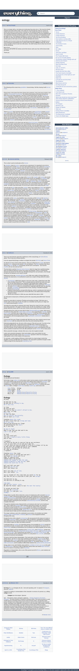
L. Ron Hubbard (60, 90)
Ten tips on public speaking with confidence (46, 646)
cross (11, 265)
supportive (37, 219)
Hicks (33, 529)
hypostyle (62, 154)
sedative (44, 178)
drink (46, 218)
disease (23, 170)
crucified (6, 267)
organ (27, 180)
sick (48, 219)
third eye (33, 637)
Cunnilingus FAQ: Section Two (21, 650)
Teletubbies (22, 200)
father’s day (11, 190)
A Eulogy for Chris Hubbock (8, 641)
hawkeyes (11, 253)
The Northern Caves (61, 44)
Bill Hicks (38, 260)
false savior (23, 507)
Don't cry (7, 412)
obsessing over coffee (62, 128)
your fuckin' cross (15, 484)
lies (20, 491)
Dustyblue (63, 148)
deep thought (11, 25)
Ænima (46, 256)
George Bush (40, 314)
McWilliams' (40, 529)
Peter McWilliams (8, 633)
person (4, 159)
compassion (39, 212)
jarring (38, 499)
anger (47, 185)
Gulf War (44, 312)
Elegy (46, 650)
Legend (10, 589)
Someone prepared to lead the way (14, 461)
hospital (36, 177)
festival (38, 198)
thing (4, 372)
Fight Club (58, 78)
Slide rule (58, 109)
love (46, 212)
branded (18, 505)
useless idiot (7, 527)
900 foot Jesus (59, 69)
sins (18, 265)
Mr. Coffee (58, 49)
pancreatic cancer (34, 326)
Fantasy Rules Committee (62, 110)
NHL (9, 202)
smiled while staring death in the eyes (29, 531)
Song (9, 388)
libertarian (32, 310)
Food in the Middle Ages (62, 116)
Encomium (42, 598)
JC (10, 383)
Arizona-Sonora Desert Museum (64, 100)
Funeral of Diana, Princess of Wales (46, 641)
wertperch (63, 129)
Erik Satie (58, 66)
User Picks (58, 30)
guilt (13, 187)
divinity (42, 524)
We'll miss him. (9, 404)
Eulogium (46, 588)
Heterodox (11, 83)
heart (20, 425)
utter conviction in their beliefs (38, 532)
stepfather (8, 165)
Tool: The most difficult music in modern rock (46, 628)
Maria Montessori (60, 112)
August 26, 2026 (60, 137)
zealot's (31, 385)
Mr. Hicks (28, 383)
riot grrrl (34, 645)
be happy (47, 126)
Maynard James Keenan (23, 269)
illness (17, 169)
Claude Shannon (60, 33)
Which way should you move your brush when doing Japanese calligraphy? (66, 98)
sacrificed (28, 209)
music (15, 198)
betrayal (30, 514)
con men (41, 533)
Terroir (57, 32)
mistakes (41, 215)
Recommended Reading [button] (67, 26)
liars (37, 533)
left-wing (37, 310)
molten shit (16, 380)
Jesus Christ (47, 260)
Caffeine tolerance (61, 149)
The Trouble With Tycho (62, 56)
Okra (57, 47)
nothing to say (18, 403)
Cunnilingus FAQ (33, 650)
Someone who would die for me (13, 462)
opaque (6, 514)
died (29, 222)
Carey (35, 392)
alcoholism (47, 166)
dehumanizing (31, 500)
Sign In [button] (67, 18)
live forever (48, 129)
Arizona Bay (16, 289)
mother (42, 187)
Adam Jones (21, 637)
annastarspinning (14, 159)
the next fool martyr (33, 485)
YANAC (58, 131)
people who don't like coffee (63, 71)
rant (5, 303)
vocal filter (37, 500)
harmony (27, 547)
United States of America (25, 312)
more (67, 160)
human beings (32, 211)
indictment (37, 384)
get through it (37, 113)
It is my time (34, 107)
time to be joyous (33, 122)
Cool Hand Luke (60, 92)
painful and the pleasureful (43, 542)
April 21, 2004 (8, 650)
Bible (37, 264)
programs (6, 184)
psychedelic (31, 316)
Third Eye (47, 285)
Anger (9, 514)
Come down (7, 483)
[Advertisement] (39, 4)
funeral (26, 163)
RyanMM (10, 372)
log (57, 154)
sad (45, 115)
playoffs (13, 202)
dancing (45, 198)
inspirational (26, 341)
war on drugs (7, 313)
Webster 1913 (14, 583)
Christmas (41, 189)
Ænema (15, 286)
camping (33, 203)
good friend (38, 111)
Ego (32, 541)
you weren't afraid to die (23, 410)
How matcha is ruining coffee (63, 39)
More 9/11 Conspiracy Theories (64, 93)
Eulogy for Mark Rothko (8, 628)
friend (39, 181)
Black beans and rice (61, 83)
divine (10, 264)
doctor (28, 177)
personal (58, 138)
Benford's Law (59, 105)
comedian (18, 275)
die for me (14, 467)
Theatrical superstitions (62, 143)
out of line (17, 471)
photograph (12, 280)
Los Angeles (15, 287)
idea (4, 25)
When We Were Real (61, 64)
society (42, 177)
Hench (57, 50)
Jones (23, 392)
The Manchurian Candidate (63, 114)
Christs (29, 529)
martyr (41, 262)
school (22, 199)
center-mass (21, 385)
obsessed (9, 321)
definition (5, 583)
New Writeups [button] (67, 124)
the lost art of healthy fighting (63, 57)
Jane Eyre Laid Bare (61, 52)
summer (25, 187)
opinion (58, 132)
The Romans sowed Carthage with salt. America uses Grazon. (66, 60)
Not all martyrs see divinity (13, 415)
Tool (42, 256)
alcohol (17, 165)
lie (17, 472)
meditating (47, 203)
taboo (18, 166)
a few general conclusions (15, 94)
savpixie (63, 141)
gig (43, 199)
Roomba (58, 95)
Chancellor (29, 392)
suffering (33, 181)
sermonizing (24, 518)
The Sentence (59, 81)
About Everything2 (60, 28)
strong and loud (25, 421)
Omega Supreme (60, 62)
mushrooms (38, 316)
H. (21, 645)
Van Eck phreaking (61, 37)
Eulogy (31, 598)
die (24, 264)
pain (27, 181)
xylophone (6, 496)
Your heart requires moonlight (63, 73)
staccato (47, 495)
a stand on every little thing (19, 437)
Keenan (19, 392)
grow (28, 215)
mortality (16, 524)
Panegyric (6, 599)
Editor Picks (58, 88)
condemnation (16, 514)
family (30, 193)
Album (9, 391)
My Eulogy (21, 641)
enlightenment (9, 546)
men (30, 341)
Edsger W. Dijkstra (60, 107)
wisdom (12, 119)
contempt (22, 514)
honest (5, 218)
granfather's (24, 87)
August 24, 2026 (60, 152)
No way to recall (9, 429)
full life (35, 117)
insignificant (13, 519)
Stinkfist (44, 540)
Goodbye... (7, 492)
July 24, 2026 (59, 54)
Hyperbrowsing (8, 645)
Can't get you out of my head (63, 79)
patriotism (30, 313)
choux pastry (59, 45)
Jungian (15, 540)
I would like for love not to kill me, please (66, 86)
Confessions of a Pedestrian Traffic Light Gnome (46, 633)
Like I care (7, 431)
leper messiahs (45, 546)
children (14, 206)
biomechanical (11, 497)
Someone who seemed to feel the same (15, 460)
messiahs (44, 381)
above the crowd (15, 419)
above (11, 453)
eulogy (38, 476)
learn (31, 215)
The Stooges (59, 104)
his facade (14, 456)
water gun (47, 202)
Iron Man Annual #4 (61, 85)
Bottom (57, 102)
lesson (11, 111)
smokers (39, 328)
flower (37, 190)
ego (34, 385)
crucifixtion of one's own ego (36, 545)
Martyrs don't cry (27, 509)
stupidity (20, 303)
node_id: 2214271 (60, 68)
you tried (16, 416)
